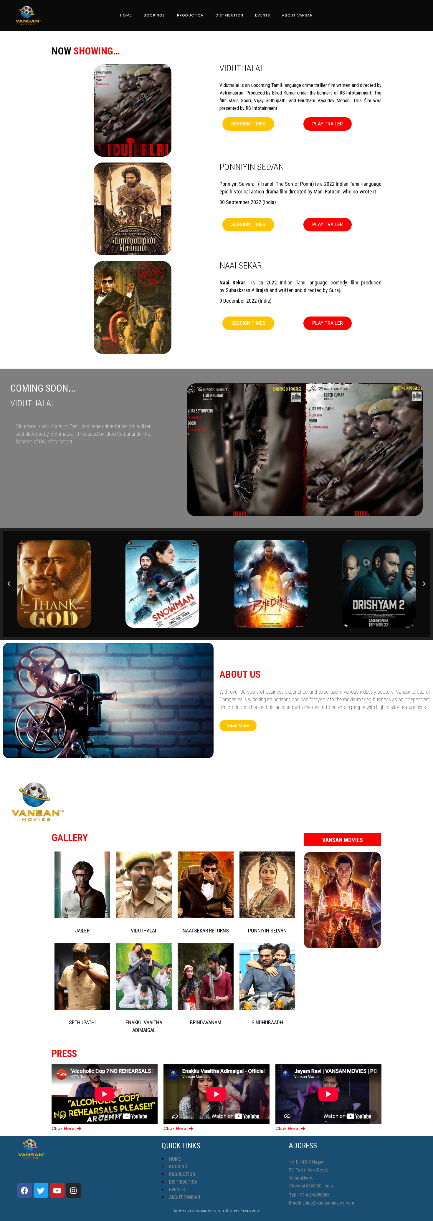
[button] (248, 124)
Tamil (301, 282)
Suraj (334, 290)
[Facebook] (24, 1190)
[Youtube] (57, 1190)
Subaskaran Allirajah (247, 290)
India (269, 202)
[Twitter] (41, 1190)
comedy (338, 282)
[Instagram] (73, 1190)
